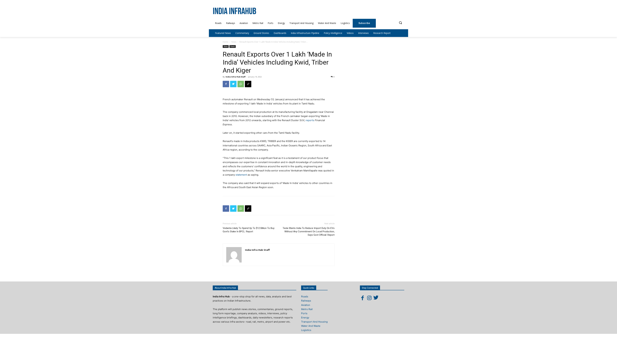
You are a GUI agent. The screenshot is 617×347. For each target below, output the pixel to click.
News (233, 41)
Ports (304, 313)
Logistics (306, 330)
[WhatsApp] (240, 84)
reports (310, 120)
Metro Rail (307, 309)
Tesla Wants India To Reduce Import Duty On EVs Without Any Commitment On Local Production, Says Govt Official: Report (309, 231)
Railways (306, 300)
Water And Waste (310, 325)
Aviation (305, 305)
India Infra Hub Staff (236, 77)
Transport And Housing (314, 321)
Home (225, 41)
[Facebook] (226, 84)
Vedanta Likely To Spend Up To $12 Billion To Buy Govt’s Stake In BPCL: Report (248, 230)
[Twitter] (233, 84)
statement (241, 174)
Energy (305, 317)
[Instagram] (369, 297)
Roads (232, 46)
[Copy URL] (248, 84)
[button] (400, 23)
